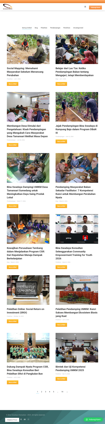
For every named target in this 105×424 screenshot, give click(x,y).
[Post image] (28, 49)
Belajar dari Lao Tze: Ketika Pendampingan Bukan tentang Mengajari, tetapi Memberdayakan (75, 72)
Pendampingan (55, 28)
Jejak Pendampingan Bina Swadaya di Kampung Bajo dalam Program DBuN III (77, 129)
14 (62, 392)
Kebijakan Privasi (12, 420)
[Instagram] (28, 419)
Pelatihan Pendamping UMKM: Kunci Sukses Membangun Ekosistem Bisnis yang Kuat (76, 313)
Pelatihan (44, 28)
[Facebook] (21, 419)
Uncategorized (78, 28)
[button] (85, 6)
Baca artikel (13, 84)
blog (36, 28)
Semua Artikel (27, 28)
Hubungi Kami (95, 7)
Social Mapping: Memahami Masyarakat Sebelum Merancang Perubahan (25, 72)
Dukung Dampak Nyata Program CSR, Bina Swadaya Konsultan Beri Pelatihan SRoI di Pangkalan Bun (28, 370)
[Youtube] (25, 419)
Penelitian (66, 28)
